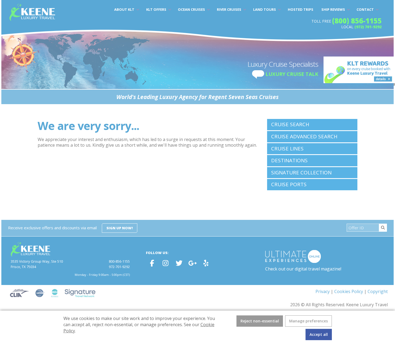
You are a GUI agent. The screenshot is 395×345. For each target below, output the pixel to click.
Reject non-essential (259, 320)
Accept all (319, 334)
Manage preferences (308, 320)
